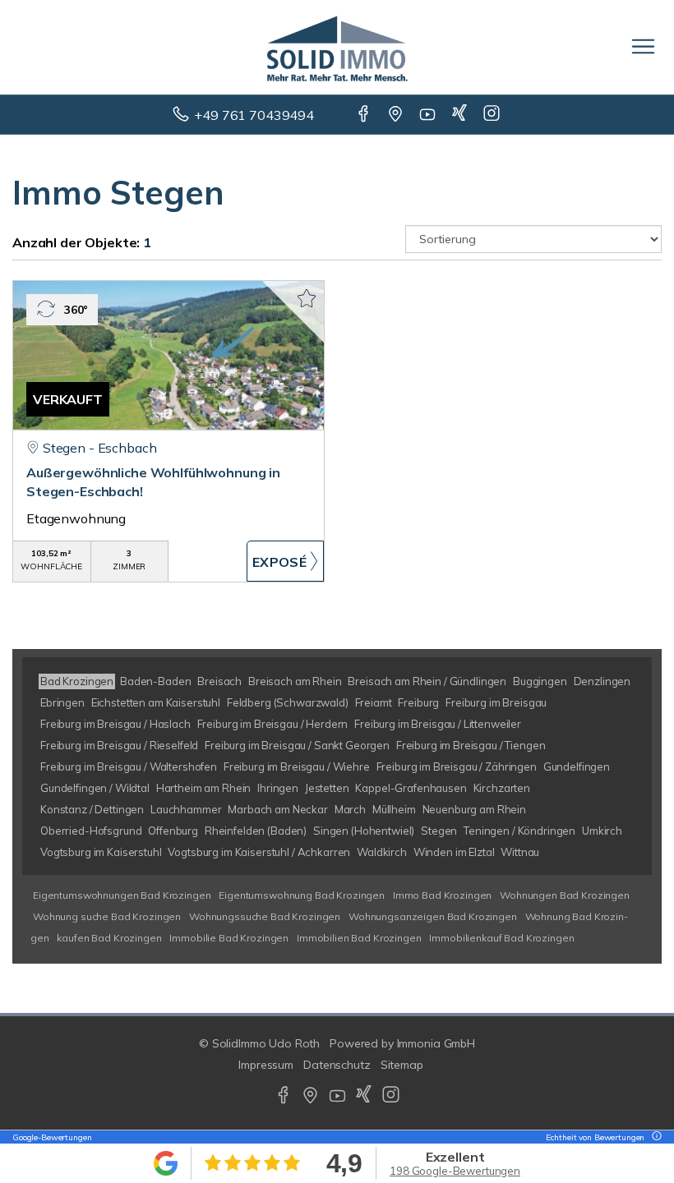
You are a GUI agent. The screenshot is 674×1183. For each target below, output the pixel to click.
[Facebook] (364, 115)
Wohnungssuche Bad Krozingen (264, 916)
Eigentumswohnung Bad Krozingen (302, 895)
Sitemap (402, 1064)
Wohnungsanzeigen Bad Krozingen (433, 916)
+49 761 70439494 (254, 115)
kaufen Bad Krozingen (109, 938)
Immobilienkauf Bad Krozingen (501, 938)
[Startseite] (337, 47)
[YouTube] (428, 115)
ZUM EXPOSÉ (286, 561)
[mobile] (643, 46)
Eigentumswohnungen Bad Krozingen (121, 895)
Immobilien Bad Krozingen (359, 938)
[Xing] (460, 115)
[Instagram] (492, 115)
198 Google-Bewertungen (455, 1170)
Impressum (265, 1064)
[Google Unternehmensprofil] (396, 115)
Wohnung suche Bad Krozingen (107, 916)
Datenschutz (337, 1064)
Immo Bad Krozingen (442, 895)
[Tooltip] (654, 1137)
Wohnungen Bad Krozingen (565, 895)
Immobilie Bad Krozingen (229, 938)
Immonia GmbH (436, 1043)
